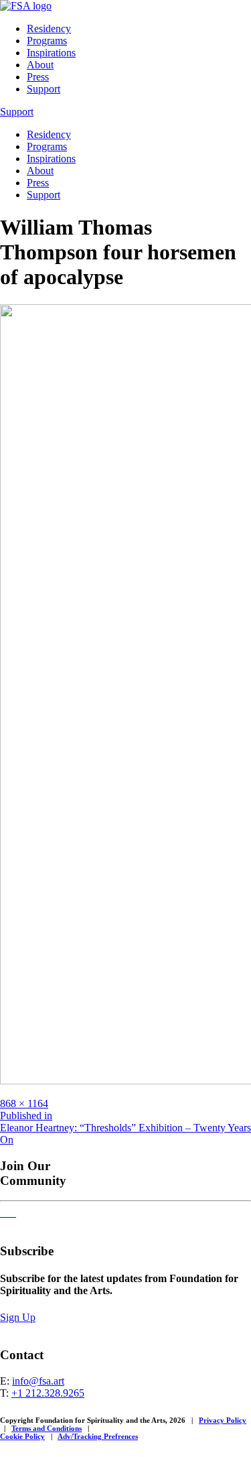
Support (43, 88)
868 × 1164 (24, 1103)
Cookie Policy (22, 1436)
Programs (47, 40)
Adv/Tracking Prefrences (98, 1436)
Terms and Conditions (46, 1428)
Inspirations (51, 52)
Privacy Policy (222, 1420)
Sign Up (17, 1317)
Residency (49, 28)
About (40, 64)
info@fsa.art (38, 1381)
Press (38, 76)
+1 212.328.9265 (47, 1393)
